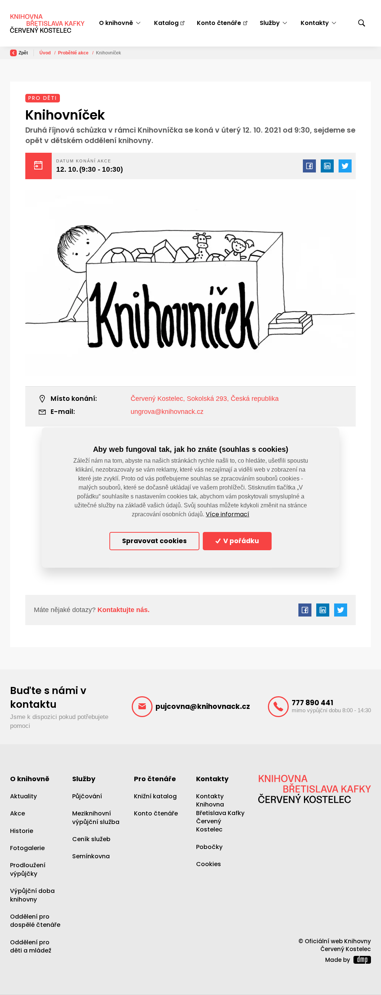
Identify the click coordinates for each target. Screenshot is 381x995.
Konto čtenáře (219, 23)
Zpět (23, 53)
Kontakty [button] (315, 23)
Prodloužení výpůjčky (27, 869)
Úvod (45, 53)
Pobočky (209, 847)
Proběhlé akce (74, 53)
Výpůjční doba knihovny (32, 895)
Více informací (227, 514)
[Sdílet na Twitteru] (345, 165)
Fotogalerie (27, 848)
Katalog (166, 23)
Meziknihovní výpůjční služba (95, 817)
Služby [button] (270, 23)
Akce (17, 813)
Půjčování (87, 796)
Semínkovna (91, 856)
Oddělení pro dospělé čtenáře (35, 920)
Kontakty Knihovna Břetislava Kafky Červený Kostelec (220, 813)
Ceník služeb (91, 839)
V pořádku (240, 540)
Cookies (208, 864)
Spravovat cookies (154, 540)
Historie (21, 831)
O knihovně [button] (116, 23)
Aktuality (23, 796)
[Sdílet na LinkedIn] (327, 165)
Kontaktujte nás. (123, 610)
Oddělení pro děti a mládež (30, 946)
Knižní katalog (155, 796)
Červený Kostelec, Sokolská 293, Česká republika (205, 398)
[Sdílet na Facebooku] (309, 165)
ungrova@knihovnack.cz (167, 411)
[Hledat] (361, 23)
